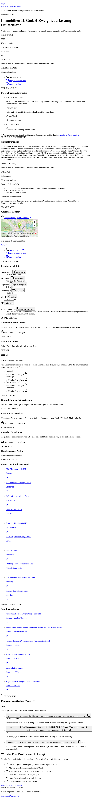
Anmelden (5, 6)
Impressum (5, 796)
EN (5, 4)
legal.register (20, 272)
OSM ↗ (4, 245)
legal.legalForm (19, 278)
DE (2, 4)
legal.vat (13, 297)
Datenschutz (14, 796)
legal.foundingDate (19, 285)
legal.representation (27, 309)
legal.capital (19, 291)
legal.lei (10, 303)
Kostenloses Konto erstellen (68, 135)
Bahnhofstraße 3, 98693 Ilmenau (16, 218)
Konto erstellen (15, 6)
